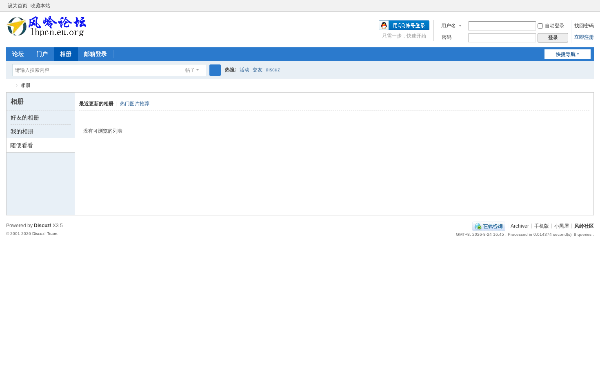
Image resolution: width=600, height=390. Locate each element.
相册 (65, 54)
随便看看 (21, 145)
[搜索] (215, 70)
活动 (244, 70)
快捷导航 (566, 54)
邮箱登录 (95, 54)
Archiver (520, 225)
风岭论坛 (9, 85)
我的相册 (22, 131)
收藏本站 (40, 6)
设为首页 (17, 6)
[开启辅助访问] (582, 5)
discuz (273, 70)
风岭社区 (584, 225)
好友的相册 (25, 117)
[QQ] (488, 225)
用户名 (448, 26)
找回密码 (584, 26)
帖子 (190, 70)
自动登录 (554, 26)
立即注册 (584, 37)
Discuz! (42, 225)
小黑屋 (561, 225)
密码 (446, 37)
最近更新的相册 (96, 103)
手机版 (541, 225)
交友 (257, 70)
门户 (42, 54)
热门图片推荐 (134, 103)
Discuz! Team (44, 233)
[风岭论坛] (46, 26)
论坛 (18, 54)
